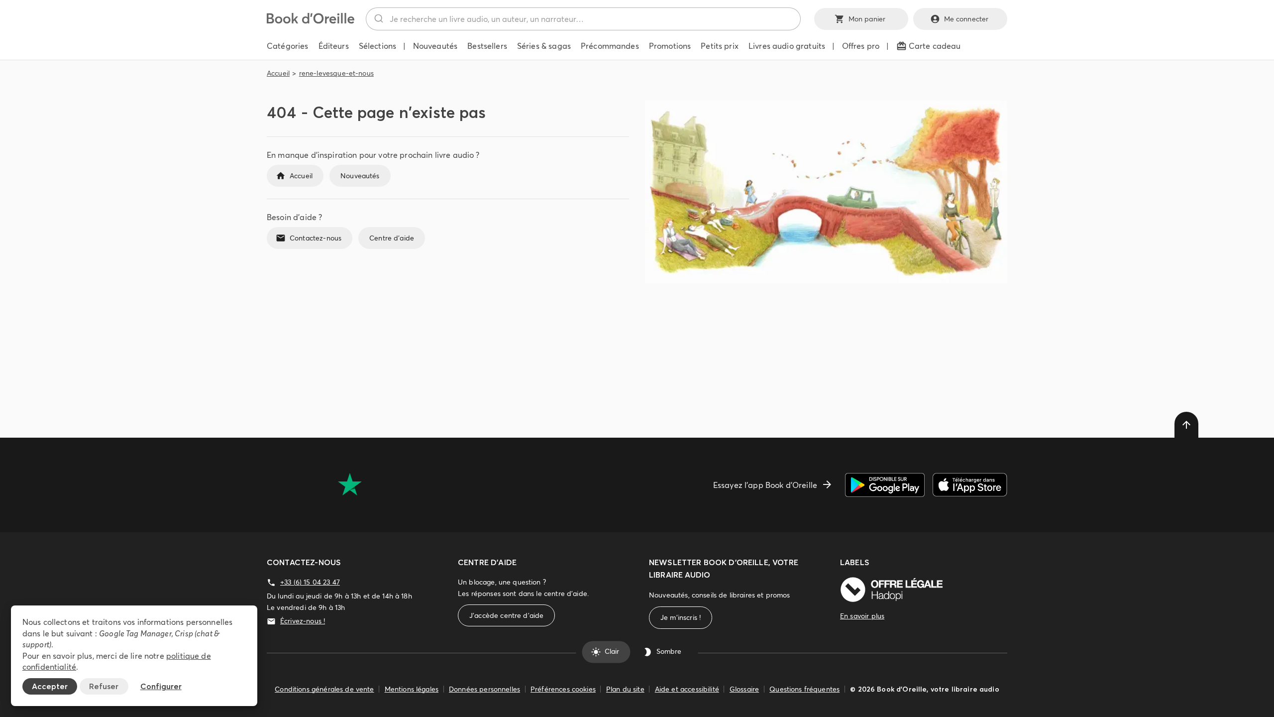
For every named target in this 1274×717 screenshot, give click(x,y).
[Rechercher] (378, 19)
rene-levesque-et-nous (336, 73)
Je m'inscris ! (680, 617)
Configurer (161, 686)
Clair (612, 651)
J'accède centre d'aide (506, 615)
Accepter (50, 686)
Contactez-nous (315, 238)
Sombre (668, 651)
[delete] (1186, 425)
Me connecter (966, 18)
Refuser (103, 686)
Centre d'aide (391, 238)
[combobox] (583, 19)
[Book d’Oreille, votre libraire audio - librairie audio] (310, 21)
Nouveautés (360, 175)
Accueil (278, 73)
